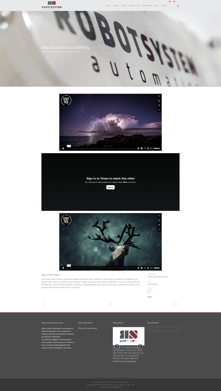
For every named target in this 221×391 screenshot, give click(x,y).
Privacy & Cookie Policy (87, 328)
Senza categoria (127, 361)
